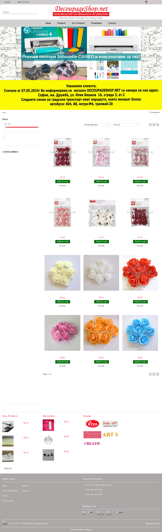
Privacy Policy (8, 501)
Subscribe (8, 468)
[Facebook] (154, 2)
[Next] (136, 53)
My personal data (152, 523)
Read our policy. (41, 523)
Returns (5, 496)
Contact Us (26, 491)
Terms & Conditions (10, 491)
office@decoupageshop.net (101, 485)
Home (48, 23)
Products (61, 23)
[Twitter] (158, 2)
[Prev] (25, 53)
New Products (78, 23)
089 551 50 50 (23, 2)
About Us (25, 486)
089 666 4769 (96, 494)
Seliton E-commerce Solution (81, 529)
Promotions (96, 23)
